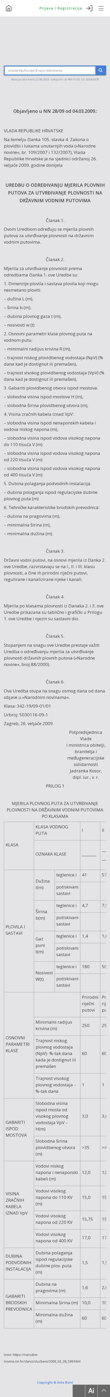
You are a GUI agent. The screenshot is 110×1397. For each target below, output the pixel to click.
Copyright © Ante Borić (55, 1382)
